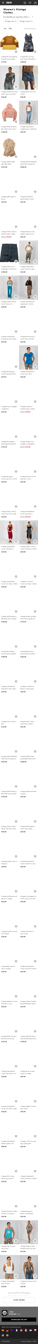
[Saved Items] (30, 2)
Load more (19, 1300)
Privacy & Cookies (26, 1341)
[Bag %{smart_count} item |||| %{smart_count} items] (35, 2)
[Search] (24, 2)
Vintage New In (11, 21)
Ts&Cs (34, 1341)
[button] (2, 1330)
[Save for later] (16, 51)
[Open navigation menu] (3, 2)
